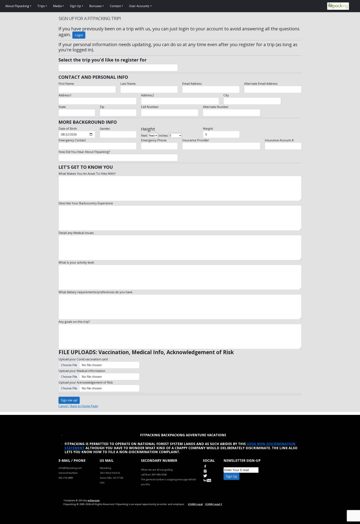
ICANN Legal (195, 504)
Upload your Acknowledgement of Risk (85, 382)
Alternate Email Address (261, 84)
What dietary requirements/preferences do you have (95, 292)
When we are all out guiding (156, 469)
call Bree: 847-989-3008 (153, 474)
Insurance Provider (195, 140)
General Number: (68, 473)
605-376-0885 (65, 477)
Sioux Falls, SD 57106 (111, 477)
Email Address (192, 84)
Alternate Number (216, 107)
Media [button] (57, 6)
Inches (163, 135)
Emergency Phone (153, 140)
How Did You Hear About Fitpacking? (84, 152)
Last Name (128, 84)
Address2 (147, 95)
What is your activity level (76, 262)
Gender (105, 129)
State (62, 107)
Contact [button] (115, 6)
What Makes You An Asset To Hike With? (87, 174)
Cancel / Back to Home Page (78, 406)
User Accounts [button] (139, 6)
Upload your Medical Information (81, 371)
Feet (144, 135)
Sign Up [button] (75, 6)
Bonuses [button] (95, 6)
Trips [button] (41, 6)
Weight (208, 129)
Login (79, 35)
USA (102, 482)
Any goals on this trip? (74, 322)
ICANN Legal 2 (213, 504)
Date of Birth (67, 129)
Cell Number (150, 107)
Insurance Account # (279, 140)
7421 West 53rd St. (110, 473)
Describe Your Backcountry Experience (85, 203)
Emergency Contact (72, 140)
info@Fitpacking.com (70, 468)
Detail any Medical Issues (76, 233)
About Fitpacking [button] (17, 6)
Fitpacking (105, 468)
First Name (66, 84)
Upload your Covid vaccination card (83, 359)
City (226, 95)
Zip (102, 107)
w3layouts (94, 500)
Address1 (64, 95)
